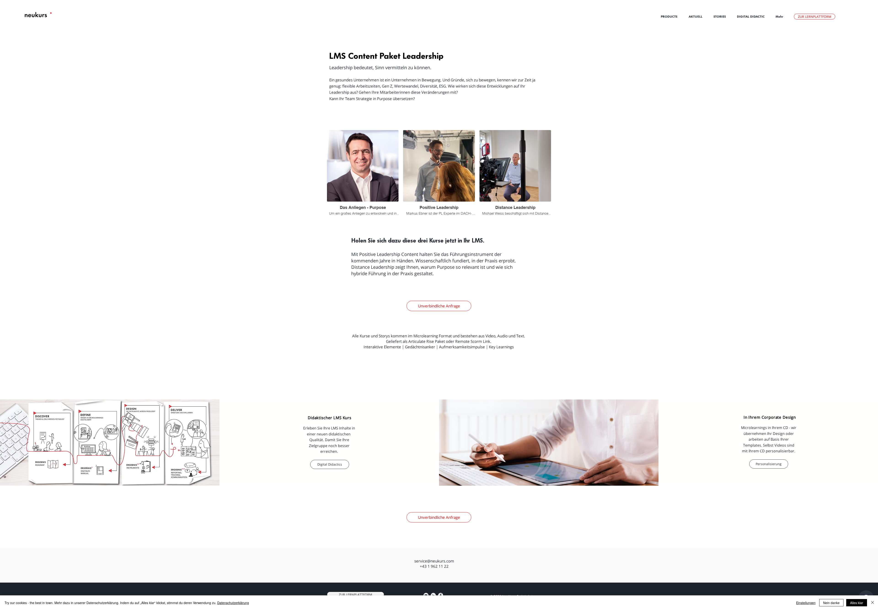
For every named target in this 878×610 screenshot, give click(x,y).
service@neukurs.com (434, 561)
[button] (697, 16)
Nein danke (831, 602)
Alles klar (856, 602)
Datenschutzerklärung (233, 602)
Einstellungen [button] (806, 602)
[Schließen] (872, 602)
